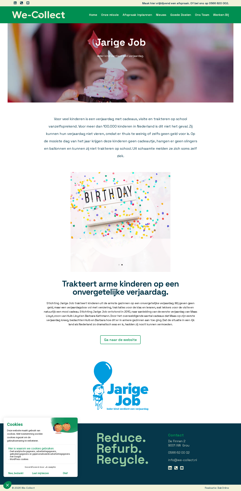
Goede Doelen (180, 15)
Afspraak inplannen (137, 15)
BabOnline (223, 454)
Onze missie (110, 15)
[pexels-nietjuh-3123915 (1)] (121, 237)
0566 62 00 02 (179, 419)
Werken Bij (221, 15)
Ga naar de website (120, 306)
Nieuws (161, 15)
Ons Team (202, 15)
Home (93, 15)
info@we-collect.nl (182, 427)
